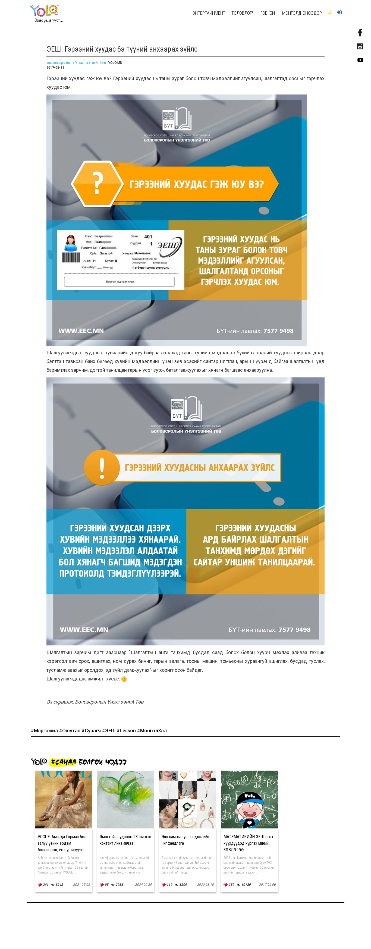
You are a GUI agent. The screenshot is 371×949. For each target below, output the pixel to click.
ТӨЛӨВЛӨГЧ (242, 13)
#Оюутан (70, 730)
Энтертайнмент (208, 13)
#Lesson (127, 730)
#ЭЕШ (109, 730)
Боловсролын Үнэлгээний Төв (76, 62)
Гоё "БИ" (268, 13)
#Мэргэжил (45, 730)
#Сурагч (91, 730)
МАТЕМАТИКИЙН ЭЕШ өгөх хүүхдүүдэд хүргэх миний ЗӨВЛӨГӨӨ (248, 843)
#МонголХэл (152, 730)
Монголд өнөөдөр (302, 13)
